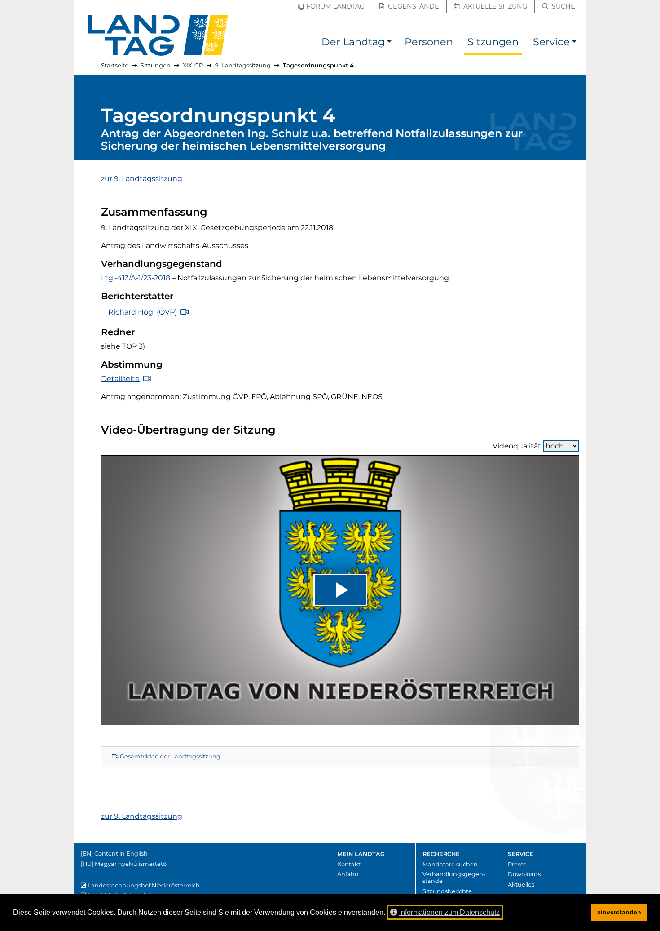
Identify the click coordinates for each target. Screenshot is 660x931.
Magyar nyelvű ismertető (131, 863)
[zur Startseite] (158, 35)
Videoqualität (517, 446)
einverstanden (619, 912)
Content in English (121, 853)
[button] (389, 43)
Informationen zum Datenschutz (449, 912)
